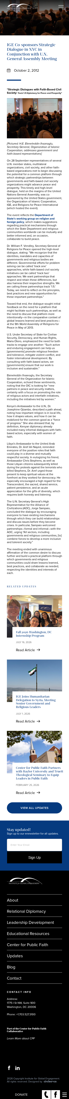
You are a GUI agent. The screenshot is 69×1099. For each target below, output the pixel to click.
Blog (11, 967)
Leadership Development (30, 922)
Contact (14, 978)
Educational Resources (28, 933)
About (12, 900)
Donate (21, 1094)
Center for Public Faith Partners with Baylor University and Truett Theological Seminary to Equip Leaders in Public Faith (39, 773)
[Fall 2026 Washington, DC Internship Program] (34, 616)
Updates (15, 956)
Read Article (25, 649)
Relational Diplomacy (26, 911)
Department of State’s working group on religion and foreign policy (30, 218)
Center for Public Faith (27, 945)
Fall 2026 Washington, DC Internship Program (34, 634)
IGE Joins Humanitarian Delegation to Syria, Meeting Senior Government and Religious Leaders (36, 702)
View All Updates (35, 808)
